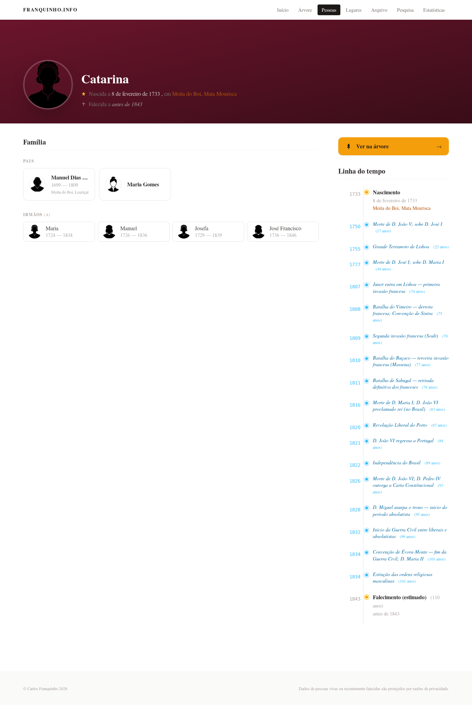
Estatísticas (434, 10)
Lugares (353, 10)
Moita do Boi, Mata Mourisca (204, 93)
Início (283, 10)
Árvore (305, 10)
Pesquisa (405, 10)
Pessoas (329, 10)
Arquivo (379, 10)
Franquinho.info (50, 9)
